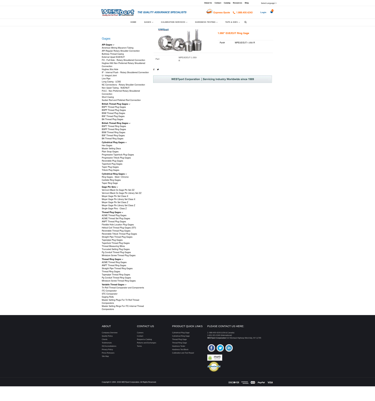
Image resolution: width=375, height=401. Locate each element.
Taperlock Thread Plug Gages (116, 242)
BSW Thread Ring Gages (113, 132)
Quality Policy (107, 336)
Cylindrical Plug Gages (113, 142)
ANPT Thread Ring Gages (114, 265)
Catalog (227, 3)
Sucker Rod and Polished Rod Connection (121, 100)
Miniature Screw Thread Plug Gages (118, 255)
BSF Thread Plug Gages (113, 116)
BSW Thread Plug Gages (113, 113)
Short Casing (108, 96)
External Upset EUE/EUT (113, 56)
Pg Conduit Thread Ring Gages (116, 277)
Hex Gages (107, 145)
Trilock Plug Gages (110, 169)
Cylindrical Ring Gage (181, 336)
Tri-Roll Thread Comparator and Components (123, 287)
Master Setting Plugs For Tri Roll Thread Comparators (120, 301)
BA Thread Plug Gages (112, 119)
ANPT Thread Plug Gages (114, 221)
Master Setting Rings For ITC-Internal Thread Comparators (123, 308)
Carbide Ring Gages (111, 179)
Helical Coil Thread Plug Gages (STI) (119, 227)
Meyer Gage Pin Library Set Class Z (118, 205)
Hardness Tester (178, 346)
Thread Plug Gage (179, 339)
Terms (139, 346)
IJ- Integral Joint (109, 75)
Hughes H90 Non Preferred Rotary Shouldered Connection (123, 65)
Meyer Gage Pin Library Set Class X (118, 199)
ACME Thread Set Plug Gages (116, 218)
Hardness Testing (207, 22)
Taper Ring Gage (110, 183)
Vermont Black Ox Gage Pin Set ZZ (118, 189)
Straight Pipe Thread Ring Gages (117, 268)
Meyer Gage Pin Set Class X (115, 196)
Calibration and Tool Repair (183, 353)
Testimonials (107, 343)
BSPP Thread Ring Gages (114, 129)
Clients (104, 339)
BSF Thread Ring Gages (113, 135)
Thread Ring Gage (179, 343)
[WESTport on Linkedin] (229, 348)
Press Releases (108, 353)
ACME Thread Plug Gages (114, 215)
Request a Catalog (144, 339)
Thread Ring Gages (112, 259)
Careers (140, 333)
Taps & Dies (233, 22)
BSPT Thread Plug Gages (114, 106)
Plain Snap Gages (110, 151)
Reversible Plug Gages (112, 160)
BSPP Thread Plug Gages (114, 109)
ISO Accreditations (109, 346)
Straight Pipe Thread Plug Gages (117, 236)
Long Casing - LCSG (111, 81)
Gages (149, 22)
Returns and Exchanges (146, 343)
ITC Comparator (109, 290)
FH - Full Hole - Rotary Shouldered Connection (123, 60)
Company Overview (109, 333)
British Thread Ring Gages (115, 123)
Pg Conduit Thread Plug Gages (116, 252)
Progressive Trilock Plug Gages (116, 157)
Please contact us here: (225, 326)
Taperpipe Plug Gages (112, 239)
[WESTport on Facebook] (211, 348)
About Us (208, 3)
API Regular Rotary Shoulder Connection (121, 50)
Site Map (105, 356)
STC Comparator (109, 293)
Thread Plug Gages (112, 212)
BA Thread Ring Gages (112, 138)
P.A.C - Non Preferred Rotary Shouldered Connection (121, 92)
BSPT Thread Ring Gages (114, 126)
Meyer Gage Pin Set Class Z (115, 202)
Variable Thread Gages (113, 284)
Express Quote (221, 12)
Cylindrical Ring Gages (113, 173)
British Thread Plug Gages (115, 103)
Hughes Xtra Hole (110, 69)
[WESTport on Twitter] (220, 348)
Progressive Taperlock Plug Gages (118, 154)
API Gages (107, 44)
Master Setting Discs (111, 148)
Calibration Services (174, 22)
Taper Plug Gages (110, 166)
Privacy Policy (107, 350)
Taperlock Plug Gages (112, 163)
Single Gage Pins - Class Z (114, 208)
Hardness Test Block (180, 350)
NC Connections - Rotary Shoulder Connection (123, 84)
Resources (237, 3)
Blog (247, 3)
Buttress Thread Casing (113, 53)
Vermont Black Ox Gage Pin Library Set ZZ (122, 192)
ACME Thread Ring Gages (114, 262)
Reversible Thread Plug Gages (116, 230)
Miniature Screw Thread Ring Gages (119, 280)
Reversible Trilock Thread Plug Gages (119, 233)
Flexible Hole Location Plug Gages (118, 224)
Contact (218, 3)
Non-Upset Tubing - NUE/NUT (116, 87)
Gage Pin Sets (109, 186)
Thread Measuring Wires (113, 246)
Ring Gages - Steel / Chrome (115, 176)
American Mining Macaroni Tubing (117, 47)
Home (133, 22)
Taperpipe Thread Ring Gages (116, 274)
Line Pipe (106, 78)
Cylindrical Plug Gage (181, 333)
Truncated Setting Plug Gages (116, 249)
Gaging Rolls (108, 296)
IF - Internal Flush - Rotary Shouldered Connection (125, 72)
